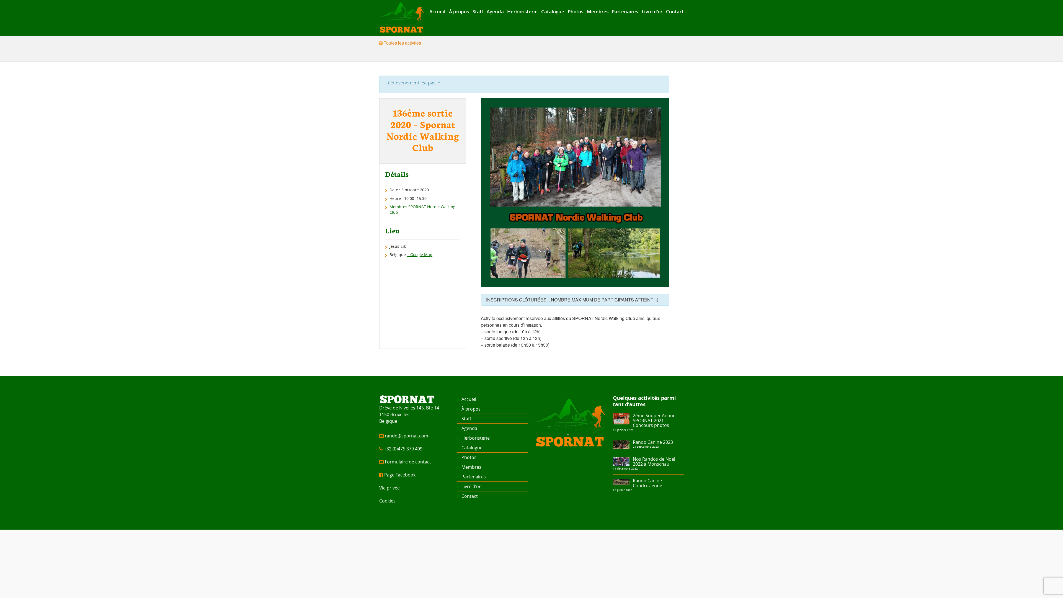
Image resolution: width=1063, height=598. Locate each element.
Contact (675, 11)
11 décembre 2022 (625, 468)
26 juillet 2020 (622, 490)
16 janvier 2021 (623, 430)
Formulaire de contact (408, 462)
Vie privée (389, 488)
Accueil (437, 11)
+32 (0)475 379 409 (403, 449)
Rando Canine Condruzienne (647, 483)
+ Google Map (419, 254)
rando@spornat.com (406, 436)
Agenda (495, 11)
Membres (597, 11)
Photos (575, 11)
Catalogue (552, 11)
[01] (621, 444)
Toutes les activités (402, 43)
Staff (478, 11)
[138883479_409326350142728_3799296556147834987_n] (621, 419)
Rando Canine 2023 (653, 442)
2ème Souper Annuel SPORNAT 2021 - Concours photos (655, 420)
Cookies (387, 501)
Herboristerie (522, 11)
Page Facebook (400, 475)
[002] (621, 461)
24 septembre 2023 (646, 446)
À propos (459, 11)
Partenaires (625, 11)
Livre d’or (652, 11)
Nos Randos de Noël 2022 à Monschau (654, 461)
